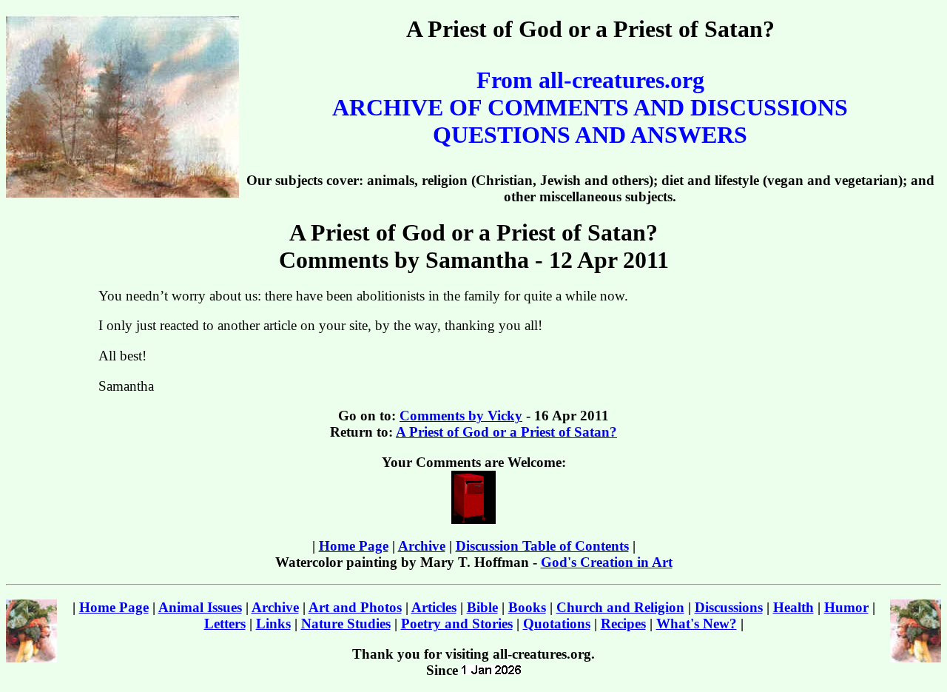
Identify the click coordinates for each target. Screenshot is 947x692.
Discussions (729, 607)
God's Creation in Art (607, 562)
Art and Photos (355, 607)
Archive (421, 546)
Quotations (556, 623)
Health (793, 607)
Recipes (623, 623)
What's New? (696, 623)
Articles (433, 607)
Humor (846, 607)
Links (273, 623)
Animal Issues (200, 607)
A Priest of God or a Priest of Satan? (506, 432)
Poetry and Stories (457, 623)
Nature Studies (346, 623)
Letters (225, 623)
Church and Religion (620, 607)
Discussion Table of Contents (542, 546)
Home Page (353, 546)
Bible (482, 607)
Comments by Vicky (461, 415)
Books (527, 607)
